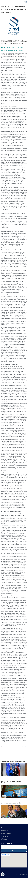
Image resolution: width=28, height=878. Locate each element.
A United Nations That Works (11, 803)
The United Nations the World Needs (13, 761)
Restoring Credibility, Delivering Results (11, 782)
